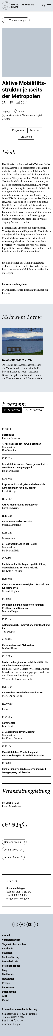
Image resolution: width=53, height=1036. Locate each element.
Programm (18, 130)
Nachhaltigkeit (13, 115)
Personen (35, 130)
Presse (6, 983)
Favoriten (7, 952)
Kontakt (6, 1000)
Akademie (7, 948)
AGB (4, 996)
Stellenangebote (11, 965)
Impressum (8, 987)
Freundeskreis (10, 961)
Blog (4, 970)
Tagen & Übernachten (14, 944)
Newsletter (8, 978)
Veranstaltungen (11, 939)
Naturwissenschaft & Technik (22, 117)
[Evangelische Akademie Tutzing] (18, 8)
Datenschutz (9, 991)
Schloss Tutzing (10, 957)
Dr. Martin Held (10, 803)
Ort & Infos (26, 136)
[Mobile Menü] (49, 5)
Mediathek (8, 974)
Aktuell (6, 935)
